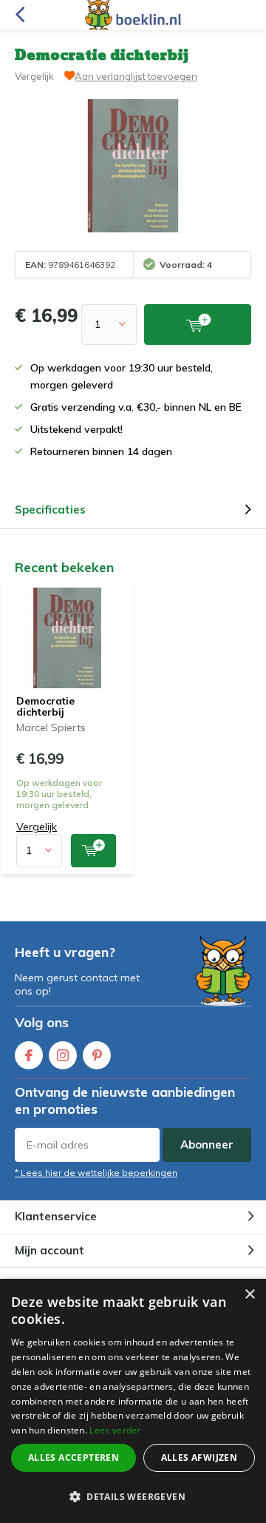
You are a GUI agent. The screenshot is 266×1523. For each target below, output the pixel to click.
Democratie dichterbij (45, 706)
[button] (133, 1496)
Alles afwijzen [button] (199, 1457)
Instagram (63, 1055)
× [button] (249, 1294)
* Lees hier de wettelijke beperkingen (96, 1172)
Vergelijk (34, 76)
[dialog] (133, 1401)
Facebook (29, 1055)
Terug (19, 15)
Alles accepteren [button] (73, 1457)
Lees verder (114, 1430)
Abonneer (206, 1144)
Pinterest (97, 1055)
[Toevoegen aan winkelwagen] (93, 850)
